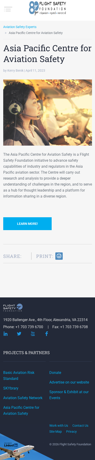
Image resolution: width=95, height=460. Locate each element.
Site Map (55, 431)
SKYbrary (10, 388)
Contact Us (80, 425)
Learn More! (27, 224)
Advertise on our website (69, 382)
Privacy (71, 431)
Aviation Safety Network (22, 398)
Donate (55, 372)
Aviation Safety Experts (19, 27)
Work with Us (58, 425)
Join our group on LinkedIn (11, 445)
